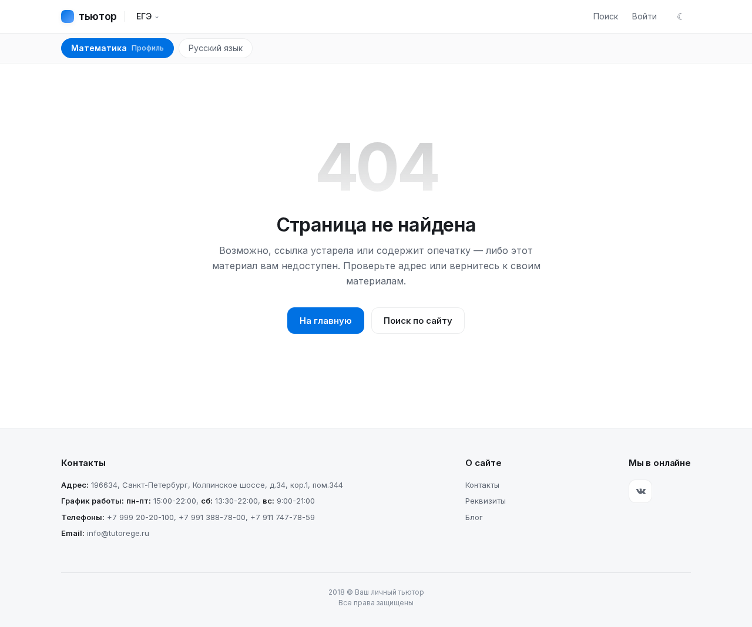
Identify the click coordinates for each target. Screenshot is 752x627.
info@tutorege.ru (118, 533)
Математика (117, 48)
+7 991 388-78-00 (212, 517)
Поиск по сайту (418, 320)
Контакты (482, 484)
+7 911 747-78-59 (282, 517)
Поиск (605, 16)
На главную (326, 320)
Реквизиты (485, 500)
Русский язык (216, 48)
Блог (474, 517)
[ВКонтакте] (640, 491)
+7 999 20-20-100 (140, 517)
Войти (644, 16)
